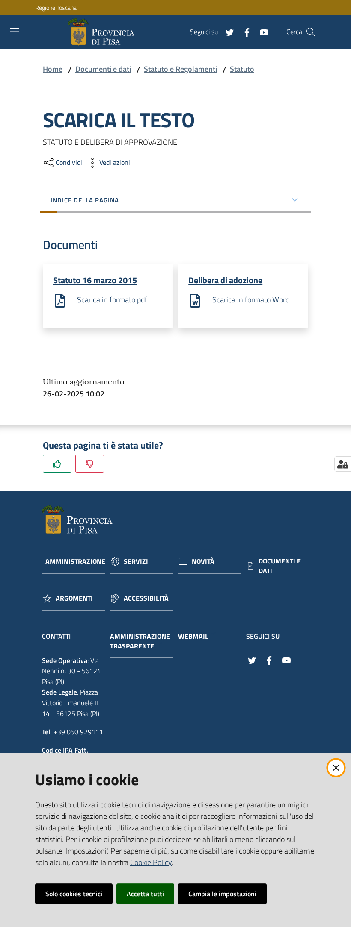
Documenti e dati (103, 69)
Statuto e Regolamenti (180, 69)
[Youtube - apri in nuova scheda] (260, 31)
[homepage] (103, 32)
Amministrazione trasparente (140, 641)
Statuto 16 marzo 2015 (95, 280)
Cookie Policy (151, 862)
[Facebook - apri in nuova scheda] (243, 31)
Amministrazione (75, 561)
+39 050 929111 (78, 732)
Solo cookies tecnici (73, 894)
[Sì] (57, 464)
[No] (89, 464)
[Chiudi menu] (320, 17)
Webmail (193, 636)
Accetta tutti (145, 894)
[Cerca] (311, 32)
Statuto (242, 69)
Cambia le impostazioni (222, 894)
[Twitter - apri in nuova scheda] (226, 31)
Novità (203, 561)
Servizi (136, 561)
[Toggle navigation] (14, 31)
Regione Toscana (56, 7)
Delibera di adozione (225, 280)
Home (52, 69)
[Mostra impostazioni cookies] (342, 464)
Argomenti (74, 598)
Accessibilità (146, 598)
